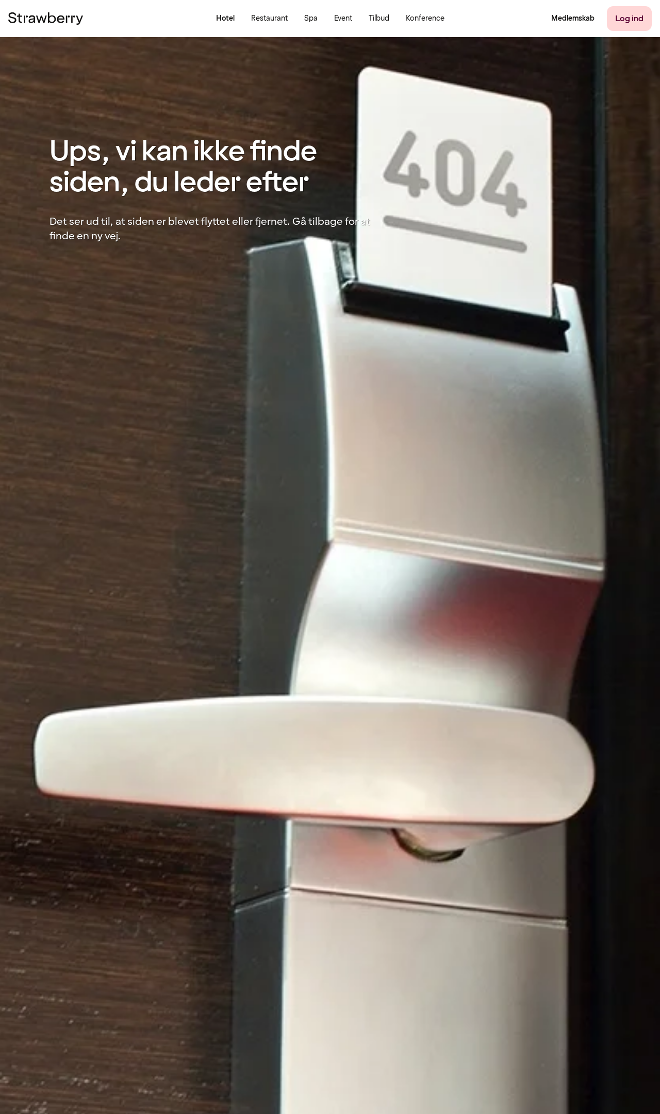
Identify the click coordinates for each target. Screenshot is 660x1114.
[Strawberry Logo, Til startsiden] (45, 18)
